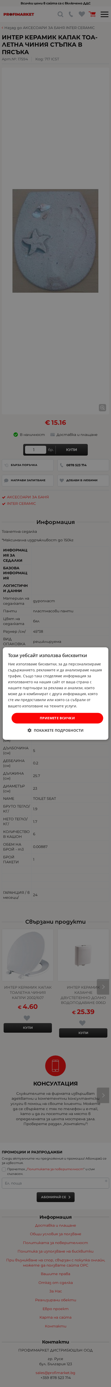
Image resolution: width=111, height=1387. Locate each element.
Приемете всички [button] (57, 718)
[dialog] (55, 693)
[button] (56, 730)
